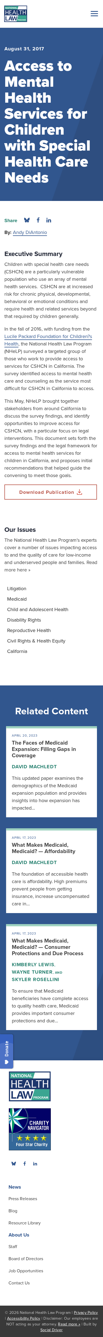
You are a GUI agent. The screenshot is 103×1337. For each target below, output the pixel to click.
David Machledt (34, 767)
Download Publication (46, 492)
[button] (93, 13)
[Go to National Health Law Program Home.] (15, 14)
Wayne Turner (32, 972)
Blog (13, 1211)
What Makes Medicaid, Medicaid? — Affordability (43, 848)
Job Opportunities (26, 1271)
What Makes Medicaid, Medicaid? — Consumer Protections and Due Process (47, 947)
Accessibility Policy (23, 1318)
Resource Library (25, 1223)
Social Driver (51, 1330)
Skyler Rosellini (35, 979)
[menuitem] (51, 588)
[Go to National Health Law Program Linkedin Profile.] (35, 1164)
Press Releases (23, 1199)
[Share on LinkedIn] (48, 220)
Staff (13, 1246)
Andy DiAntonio (30, 232)
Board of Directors (26, 1259)
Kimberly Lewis (33, 965)
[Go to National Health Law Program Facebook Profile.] (24, 1164)
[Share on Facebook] (38, 220)
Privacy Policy (86, 1312)
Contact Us (19, 1283)
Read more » (69, 1324)
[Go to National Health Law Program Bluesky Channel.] (14, 1164)
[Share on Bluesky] (27, 220)
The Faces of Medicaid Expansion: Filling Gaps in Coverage (44, 749)
